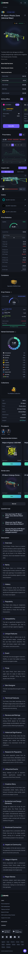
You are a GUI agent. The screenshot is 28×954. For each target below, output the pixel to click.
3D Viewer (21, 171)
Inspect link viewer (5, 917)
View (11, 464)
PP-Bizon (23, 403)
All (21, 145)
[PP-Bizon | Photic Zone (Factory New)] (14, 76)
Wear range (7, 171)
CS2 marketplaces (5, 906)
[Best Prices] (21, 99)
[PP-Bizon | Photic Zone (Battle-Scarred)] (14, 93)
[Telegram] (6, 937)
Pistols (3, 947)
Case (8, 942)
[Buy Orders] (24, 99)
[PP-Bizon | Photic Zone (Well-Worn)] (14, 89)
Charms (12, 942)
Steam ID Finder (5, 912)
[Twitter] (2, 937)
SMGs (24, 400)
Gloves (13, 944)
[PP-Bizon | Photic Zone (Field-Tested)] (14, 85)
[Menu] (25, 3)
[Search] (21, 3)
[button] (14, 180)
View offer (11, 126)
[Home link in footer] (14, 895)
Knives (17, 942)
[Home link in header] (4, 3)
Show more (4, 59)
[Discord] (14, 937)
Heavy (18, 944)
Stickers (8, 947)
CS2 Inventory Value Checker (8, 915)
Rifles (22, 942)
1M (9, 145)
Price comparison (5, 903)
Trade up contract (5, 909)
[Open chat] (25, 951)
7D (6, 145)
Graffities (8, 944)
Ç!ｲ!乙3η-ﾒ (23, 420)
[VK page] (10, 937)
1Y (18, 145)
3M (12, 145)
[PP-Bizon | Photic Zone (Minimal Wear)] (14, 80)
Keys (23, 944)
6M (15, 145)
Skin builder (23, 168)
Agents (3, 942)
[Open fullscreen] (25, 175)
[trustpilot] (18, 937)
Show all (14, 503)
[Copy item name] (25, 15)
